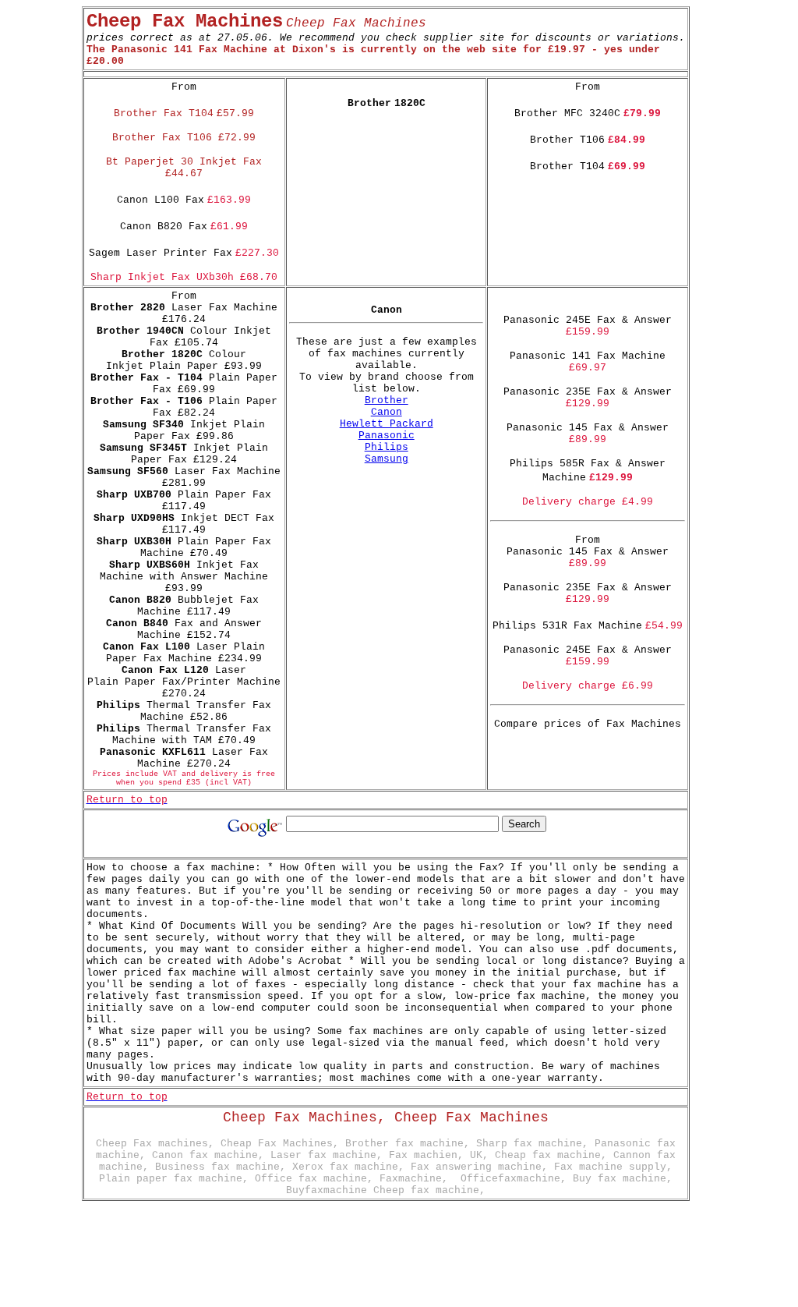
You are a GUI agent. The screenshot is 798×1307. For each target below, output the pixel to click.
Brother (386, 400)
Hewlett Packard (386, 424)
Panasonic (386, 435)
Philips (386, 447)
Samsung (386, 459)
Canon (386, 412)
